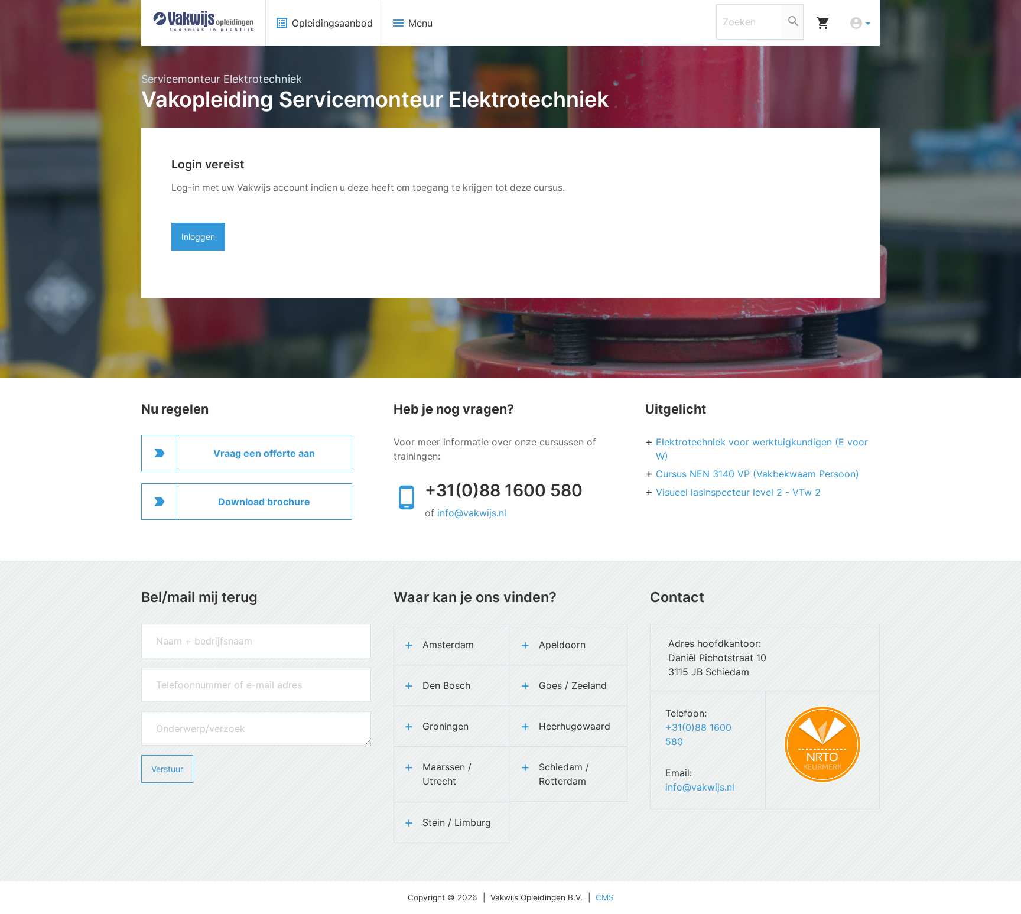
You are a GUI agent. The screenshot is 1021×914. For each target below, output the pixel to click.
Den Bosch (446, 685)
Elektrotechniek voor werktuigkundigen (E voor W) (762, 449)
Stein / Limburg (456, 822)
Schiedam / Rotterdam (564, 774)
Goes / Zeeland (573, 685)
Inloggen (198, 237)
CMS (605, 897)
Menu (412, 23)
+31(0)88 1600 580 (504, 490)
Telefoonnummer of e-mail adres (201, 673)
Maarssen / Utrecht (447, 774)
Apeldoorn (562, 644)
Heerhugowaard (574, 726)
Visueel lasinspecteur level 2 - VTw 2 (738, 492)
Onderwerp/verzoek (179, 717)
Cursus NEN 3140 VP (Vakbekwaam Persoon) (757, 474)
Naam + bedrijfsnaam (182, 629)
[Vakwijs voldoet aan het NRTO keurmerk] (822, 744)
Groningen (445, 726)
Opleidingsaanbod (324, 23)
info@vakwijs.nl (471, 513)
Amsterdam (448, 644)
